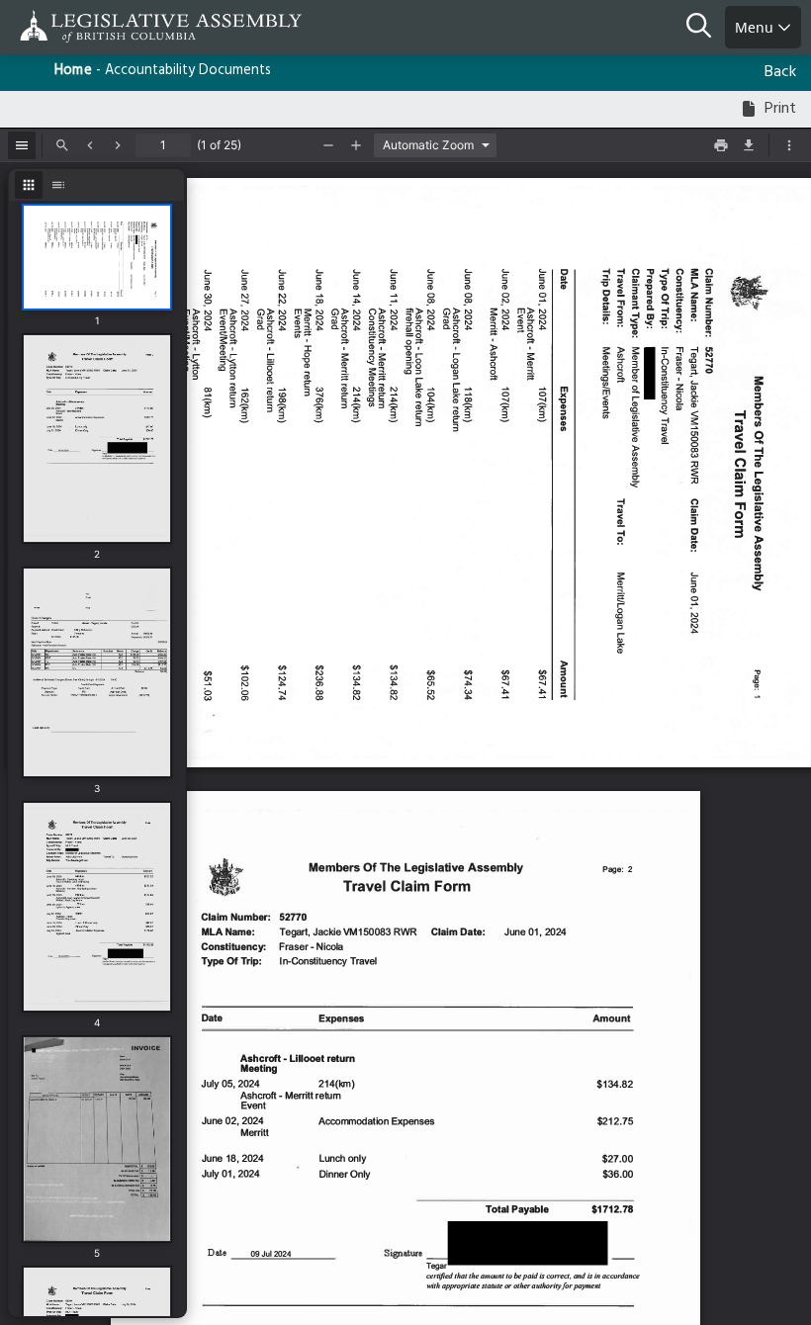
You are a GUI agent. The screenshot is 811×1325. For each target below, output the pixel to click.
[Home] (79, 26)
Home (73, 70)
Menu (756, 27)
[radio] (29, 185)
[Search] (705, 28)
